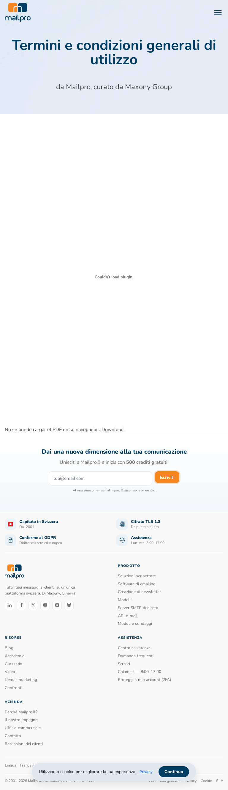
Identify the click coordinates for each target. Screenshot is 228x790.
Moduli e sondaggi (135, 623)
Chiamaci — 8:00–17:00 (139, 671)
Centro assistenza (134, 648)
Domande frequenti (135, 656)
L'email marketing (21, 679)
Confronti (13, 687)
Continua (173, 771)
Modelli (125, 600)
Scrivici (124, 664)
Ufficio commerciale (23, 728)
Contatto (13, 736)
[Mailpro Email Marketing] (14, 571)
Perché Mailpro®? (21, 712)
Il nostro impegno (21, 720)
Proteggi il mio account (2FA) (144, 679)
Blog (9, 648)
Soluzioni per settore (137, 576)
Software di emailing (137, 584)
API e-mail (127, 616)
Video (10, 671)
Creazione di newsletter (139, 592)
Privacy (146, 772)
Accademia (14, 656)
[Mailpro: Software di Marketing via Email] (18, 12)
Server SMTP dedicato (138, 608)
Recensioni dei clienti (24, 744)
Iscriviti (167, 477)
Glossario (13, 664)
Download (113, 429)
